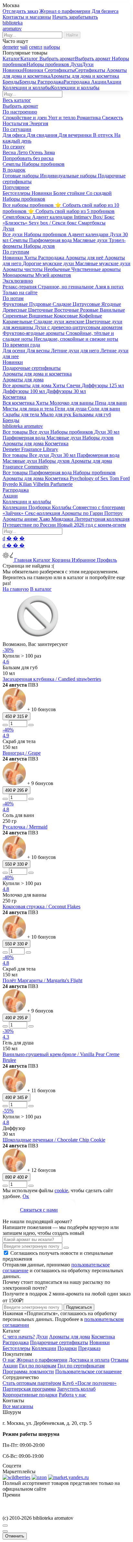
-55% (8, 1111)
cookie (61, 1190)
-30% (8, 650)
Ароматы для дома (69, 1336)
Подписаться (79, 1307)
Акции (10, 1365)
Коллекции (44, 1348)
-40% (8, 729)
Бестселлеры (16, 1348)
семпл (35, 47)
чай (24, 47)
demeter (11, 47)
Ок (26, 1196)
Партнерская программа (29, 1389)
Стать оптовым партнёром (32, 1383)
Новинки (99, 1342)
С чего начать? (19, 1336)
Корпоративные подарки (30, 1394)
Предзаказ (89, 1348)
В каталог (41, 589)
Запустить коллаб (76, 1389)
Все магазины (18, 1406)
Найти (72, 35)
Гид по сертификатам (81, 1365)
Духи (42, 1336)
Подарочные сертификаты (59, 1342)
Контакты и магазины (27, 17)
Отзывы (119, 1360)
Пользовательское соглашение (88, 1371)
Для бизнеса (105, 11)
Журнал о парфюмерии (64, 11)
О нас (9, 1360)
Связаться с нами (39, 1210)
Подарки (67, 1348)
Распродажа (16, 1342)
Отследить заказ (20, 11)
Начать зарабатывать (75, 17)
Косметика (103, 1336)
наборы (52, 47)
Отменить (14, 1536)
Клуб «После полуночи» (89, 1383)
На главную (16, 589)
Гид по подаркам (37, 1365)
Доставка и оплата (89, 1360)
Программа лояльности (28, 1371)
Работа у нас (72, 1394)
